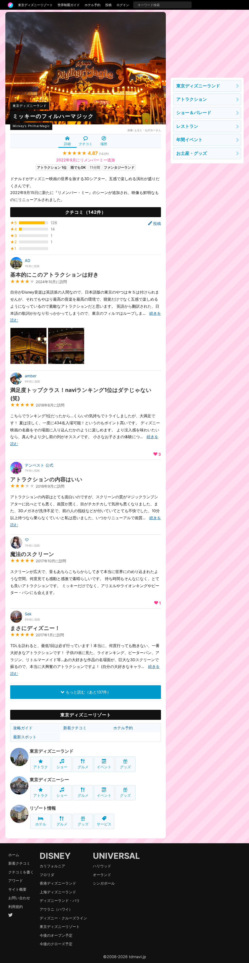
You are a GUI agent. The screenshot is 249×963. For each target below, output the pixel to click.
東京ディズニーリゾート (35, 5)
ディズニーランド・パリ (60, 900)
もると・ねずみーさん (147, 130)
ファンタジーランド (119, 167)
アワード (15, 880)
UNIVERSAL (116, 856)
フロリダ (47, 874)
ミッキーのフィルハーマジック (53, 116)
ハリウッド (102, 866)
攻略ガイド (23, 727)
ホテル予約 (92, 5)
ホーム (13, 854)
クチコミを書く (21, 872)
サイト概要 (17, 889)
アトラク (40, 767)
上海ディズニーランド (58, 892)
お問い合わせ (19, 898)
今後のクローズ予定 (56, 944)
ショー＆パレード (193, 112)
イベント (104, 767)
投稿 (108, 5)
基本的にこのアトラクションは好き (54, 274)
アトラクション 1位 (52, 167)
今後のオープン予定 (56, 935)
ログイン (122, 5)
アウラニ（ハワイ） (56, 909)
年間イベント (189, 139)
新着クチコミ (75, 727)
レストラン (187, 126)
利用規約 (15, 906)
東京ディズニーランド (30, 106)
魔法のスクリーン (32, 554)
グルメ (83, 767)
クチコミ (85, 144)
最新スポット (24, 736)
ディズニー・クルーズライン (63, 918)
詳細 (67, 144)
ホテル (40, 824)
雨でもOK (78, 167)
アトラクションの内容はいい (46, 479)
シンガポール (104, 883)
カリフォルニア (52, 866)
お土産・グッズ (191, 153)
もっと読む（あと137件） (87, 692)
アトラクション (191, 99)
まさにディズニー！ (35, 628)
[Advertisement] (207, 42)
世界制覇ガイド (69, 5)
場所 (103, 144)
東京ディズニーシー (49, 779)
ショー (61, 767)
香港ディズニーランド (58, 883)
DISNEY (55, 856)
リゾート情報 (43, 808)
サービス (104, 824)
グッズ (125, 767)
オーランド (102, 874)
